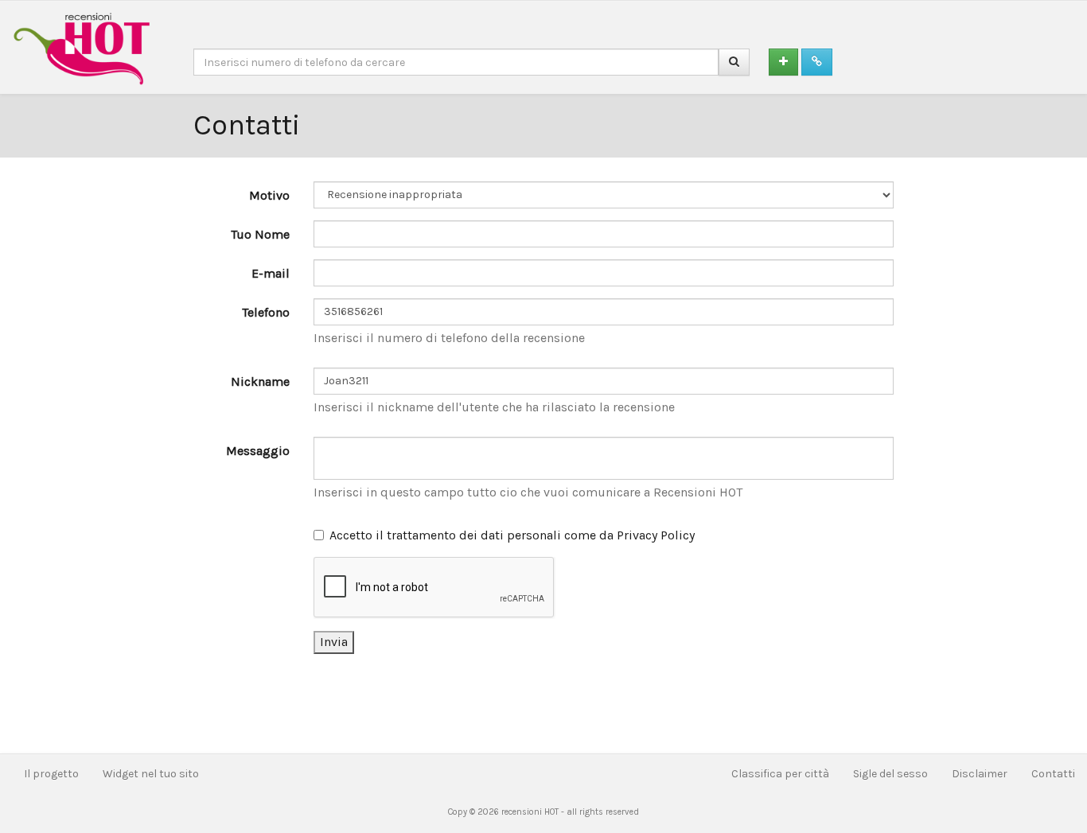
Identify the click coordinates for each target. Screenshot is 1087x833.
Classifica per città (780, 773)
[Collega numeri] (816, 62)
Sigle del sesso (890, 773)
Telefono (266, 312)
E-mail (270, 273)
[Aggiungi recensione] (783, 62)
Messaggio (258, 450)
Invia (334, 641)
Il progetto (51, 773)
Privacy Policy (656, 535)
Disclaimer (979, 773)
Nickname (260, 381)
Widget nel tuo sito (151, 773)
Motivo (269, 195)
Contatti (1053, 773)
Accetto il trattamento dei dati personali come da (512, 535)
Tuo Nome (260, 234)
